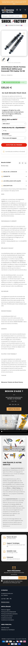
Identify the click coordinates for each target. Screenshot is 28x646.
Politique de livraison (7, 615)
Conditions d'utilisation (7, 620)
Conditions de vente (6, 618)
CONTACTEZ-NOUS (14, 409)
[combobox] (14, 16)
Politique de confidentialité (8, 611)
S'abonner (22, 578)
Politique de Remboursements (9, 613)
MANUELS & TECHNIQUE (8, 629)
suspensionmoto (10, 639)
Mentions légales (5, 609)
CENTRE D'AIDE (5, 627)
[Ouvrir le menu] (25, 9)
